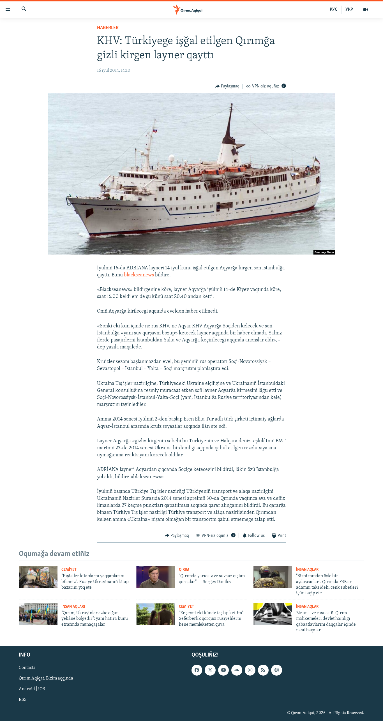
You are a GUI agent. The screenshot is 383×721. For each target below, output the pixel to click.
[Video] (365, 9)
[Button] (227, 86)
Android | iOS (32, 689)
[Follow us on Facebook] (197, 670)
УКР (349, 9)
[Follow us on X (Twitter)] (210, 670)
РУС (333, 9)
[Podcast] (276, 670)
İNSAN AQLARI (308, 570)
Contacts (27, 667)
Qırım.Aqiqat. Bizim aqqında (46, 678)
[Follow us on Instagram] (250, 670)
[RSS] (263, 670)
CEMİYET (69, 570)
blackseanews (139, 275)
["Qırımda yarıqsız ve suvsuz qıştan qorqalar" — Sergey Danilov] (155, 577)
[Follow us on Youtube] (223, 670)
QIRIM (184, 570)
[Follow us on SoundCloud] (236, 670)
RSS (23, 699)
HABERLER (108, 28)
